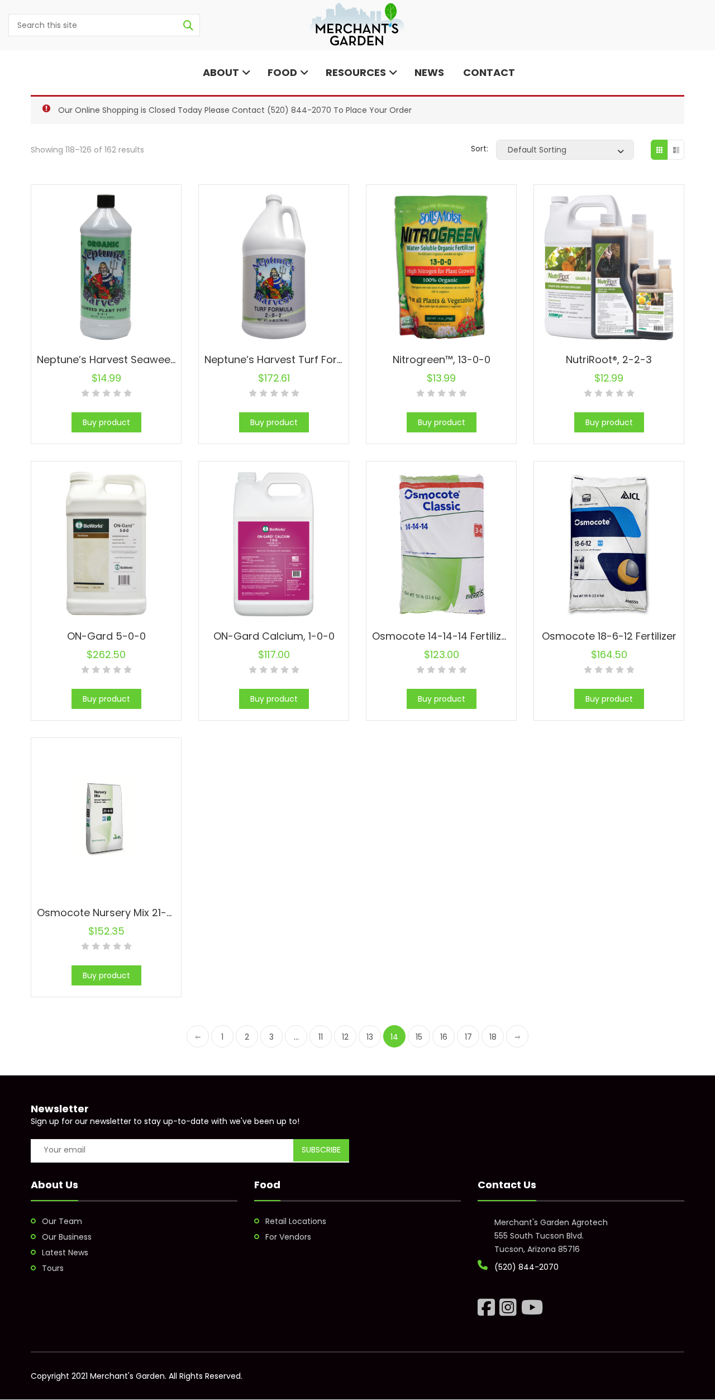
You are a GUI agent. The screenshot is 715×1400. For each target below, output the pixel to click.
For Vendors (288, 1236)
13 (369, 1036)
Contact (488, 72)
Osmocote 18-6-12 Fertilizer (609, 636)
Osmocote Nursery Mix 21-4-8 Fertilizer (132, 913)
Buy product (106, 422)
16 (443, 1036)
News (429, 72)
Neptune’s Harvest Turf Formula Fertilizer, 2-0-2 (322, 359)
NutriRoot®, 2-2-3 (609, 359)
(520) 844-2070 (299, 110)
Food (282, 72)
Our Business (67, 1236)
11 (320, 1036)
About (220, 72)
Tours (53, 1268)
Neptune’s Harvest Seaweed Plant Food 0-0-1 (149, 359)
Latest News (65, 1252)
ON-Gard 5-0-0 (106, 636)
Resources (356, 72)
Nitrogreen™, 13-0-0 (441, 359)
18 (493, 1036)
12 (345, 1036)
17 (468, 1036)
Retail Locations (295, 1221)
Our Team (62, 1221)
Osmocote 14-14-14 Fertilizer (441, 636)
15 (419, 1036)
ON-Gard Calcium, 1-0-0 (274, 636)
